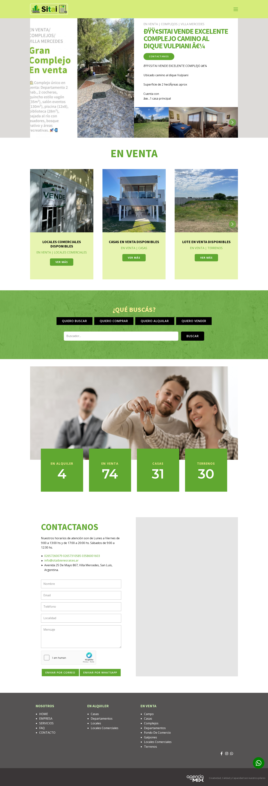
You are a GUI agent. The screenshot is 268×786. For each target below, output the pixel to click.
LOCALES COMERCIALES (70, 252)
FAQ (42, 728)
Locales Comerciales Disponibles (61, 243)
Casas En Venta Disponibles (134, 241)
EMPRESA (45, 719)
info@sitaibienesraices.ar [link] (61, 560)
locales (96, 723)
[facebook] (221, 754)
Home (43, 714)
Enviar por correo (60, 672)
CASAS (142, 248)
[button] (232, 122)
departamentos (101, 719)
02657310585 (72, 556)
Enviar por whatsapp (100, 672)
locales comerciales (104, 728)
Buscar (193, 336)
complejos (151, 723)
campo (149, 714)
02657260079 (53, 556)
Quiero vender (194, 321)
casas (95, 714)
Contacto (47, 733)
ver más (61, 262)
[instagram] (226, 754)
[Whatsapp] (231, 754)
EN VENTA (150, 24)
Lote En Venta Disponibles (206, 241)
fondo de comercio (157, 733)
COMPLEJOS (169, 24)
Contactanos (159, 56)
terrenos (150, 747)
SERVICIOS (46, 723)
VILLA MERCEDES (192, 24)
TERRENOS (215, 248)
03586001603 (91, 556)
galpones (150, 737)
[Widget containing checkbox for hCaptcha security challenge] (68, 658)
